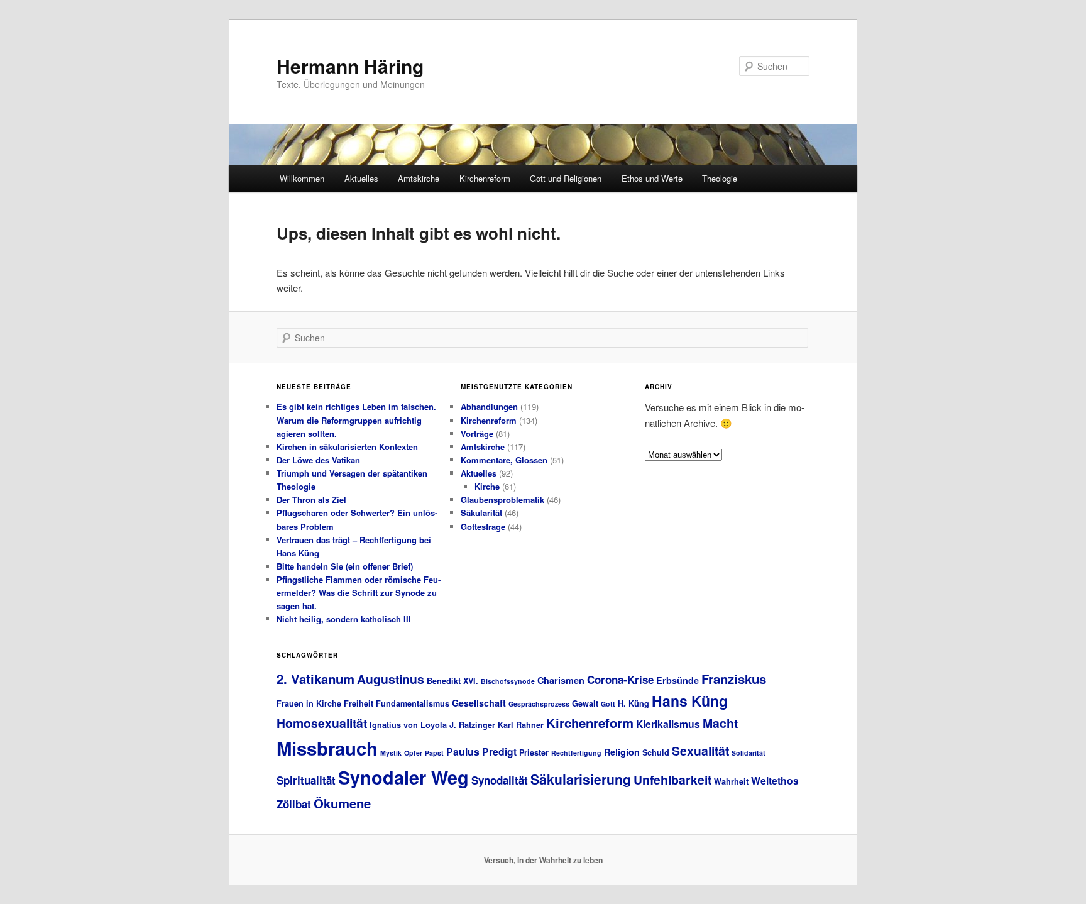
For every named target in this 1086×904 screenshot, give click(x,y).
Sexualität (700, 750)
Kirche (487, 486)
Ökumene (342, 803)
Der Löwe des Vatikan (318, 460)
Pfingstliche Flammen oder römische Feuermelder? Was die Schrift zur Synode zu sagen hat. (359, 592)
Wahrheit (731, 781)
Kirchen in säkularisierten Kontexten (347, 447)
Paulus (463, 751)
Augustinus (390, 679)
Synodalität (499, 780)
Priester (534, 752)
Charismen (560, 680)
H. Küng (633, 703)
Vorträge (477, 433)
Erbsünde (677, 680)
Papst (434, 753)
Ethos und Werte (652, 178)
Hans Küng (690, 700)
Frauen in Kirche (309, 703)
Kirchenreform (484, 178)
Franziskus (733, 679)
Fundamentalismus (412, 703)
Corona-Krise (620, 679)
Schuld (655, 752)
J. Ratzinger (472, 724)
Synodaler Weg (403, 777)
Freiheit (358, 703)
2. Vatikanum (315, 679)
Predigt (499, 751)
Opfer (413, 753)
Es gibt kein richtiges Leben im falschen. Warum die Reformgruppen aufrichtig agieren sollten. (356, 419)
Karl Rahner (521, 724)
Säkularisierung (580, 778)
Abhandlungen (489, 406)
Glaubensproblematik (502, 499)
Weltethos (775, 780)
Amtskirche (418, 178)
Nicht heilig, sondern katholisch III (344, 619)
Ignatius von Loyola (408, 724)
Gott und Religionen (565, 178)
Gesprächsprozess (538, 703)
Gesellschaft (479, 703)
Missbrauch (327, 748)
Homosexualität (322, 723)
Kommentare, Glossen (504, 460)
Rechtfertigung (576, 753)
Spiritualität (306, 780)
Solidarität (748, 753)
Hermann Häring (350, 65)
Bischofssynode (508, 681)
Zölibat (294, 804)
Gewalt (585, 703)
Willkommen (302, 178)
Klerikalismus (668, 724)
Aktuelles (361, 178)
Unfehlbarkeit (672, 779)
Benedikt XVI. (452, 680)
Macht (720, 723)
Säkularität (481, 513)
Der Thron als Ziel (311, 499)
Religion (622, 752)
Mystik (391, 753)
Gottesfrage (483, 526)
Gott (608, 703)
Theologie (719, 178)
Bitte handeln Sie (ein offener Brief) (345, 566)
